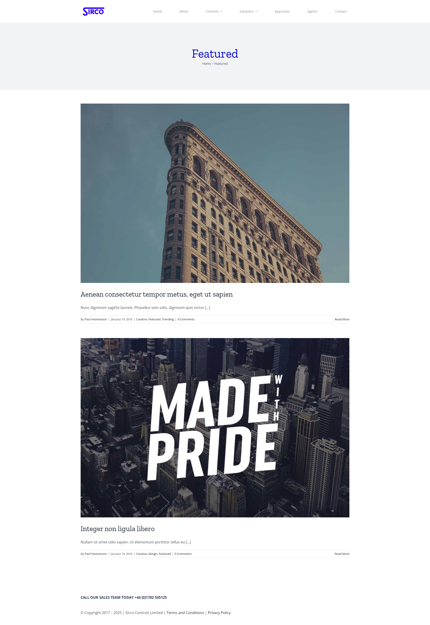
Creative (141, 319)
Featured (154, 319)
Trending (168, 319)
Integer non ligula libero (118, 528)
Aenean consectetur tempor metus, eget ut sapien (157, 294)
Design (152, 554)
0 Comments (186, 319)
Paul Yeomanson (96, 319)
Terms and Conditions (185, 612)
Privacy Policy (219, 612)
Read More (342, 319)
